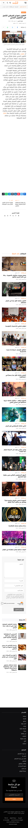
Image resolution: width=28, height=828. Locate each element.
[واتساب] (7, 27)
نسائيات (24, 744)
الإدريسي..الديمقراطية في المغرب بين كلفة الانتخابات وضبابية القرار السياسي (10, 636)
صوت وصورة (23, 739)
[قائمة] (25, 3)
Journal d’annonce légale (17, 820)
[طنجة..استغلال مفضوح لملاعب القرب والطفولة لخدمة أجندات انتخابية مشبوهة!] (22, 667)
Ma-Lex (6, 818)
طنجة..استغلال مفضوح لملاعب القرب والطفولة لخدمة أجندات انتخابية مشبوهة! (10, 667)
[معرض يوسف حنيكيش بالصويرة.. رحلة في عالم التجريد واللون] (14, 264)
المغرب (22, 53)
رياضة (24, 731)
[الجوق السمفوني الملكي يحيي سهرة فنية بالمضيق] (14, 463)
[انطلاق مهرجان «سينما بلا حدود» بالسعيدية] (14, 338)
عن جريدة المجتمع (22, 754)
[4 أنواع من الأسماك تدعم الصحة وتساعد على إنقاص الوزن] (22, 657)
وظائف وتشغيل (22, 764)
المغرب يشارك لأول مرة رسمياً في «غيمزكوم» (16, 376)
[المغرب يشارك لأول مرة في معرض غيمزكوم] (14, 289)
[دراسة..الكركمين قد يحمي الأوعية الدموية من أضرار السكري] (22, 648)
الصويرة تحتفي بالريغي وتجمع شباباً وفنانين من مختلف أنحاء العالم (15, 501)
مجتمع (24, 721)
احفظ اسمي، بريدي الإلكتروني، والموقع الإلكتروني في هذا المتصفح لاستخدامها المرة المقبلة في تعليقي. (15, 596)
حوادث (24, 726)
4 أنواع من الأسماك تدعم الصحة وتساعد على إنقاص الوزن (9, 657)
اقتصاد (24, 719)
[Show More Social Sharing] (3, 27)
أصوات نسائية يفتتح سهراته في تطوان (14, 549)
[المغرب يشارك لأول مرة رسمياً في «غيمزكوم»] (14, 364)
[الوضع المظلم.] (7, 2)
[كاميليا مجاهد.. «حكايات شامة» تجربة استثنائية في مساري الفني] (14, 389)
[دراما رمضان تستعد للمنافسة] (14, 514)
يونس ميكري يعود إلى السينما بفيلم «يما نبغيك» (15, 450)
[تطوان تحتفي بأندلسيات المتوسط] (14, 314)
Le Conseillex (6, 820)
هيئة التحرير (20, 21)
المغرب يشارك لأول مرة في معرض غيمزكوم (16, 302)
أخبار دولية (23, 724)
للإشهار (24, 761)
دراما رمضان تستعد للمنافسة (17, 526)
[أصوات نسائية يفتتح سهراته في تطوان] (14, 538)
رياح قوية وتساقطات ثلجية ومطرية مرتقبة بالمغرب (20, 204)
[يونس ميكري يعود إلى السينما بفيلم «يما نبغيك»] (14, 438)
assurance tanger (13, 824)
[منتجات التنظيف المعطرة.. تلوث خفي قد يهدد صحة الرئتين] (22, 626)
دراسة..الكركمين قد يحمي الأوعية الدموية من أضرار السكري (9, 647)
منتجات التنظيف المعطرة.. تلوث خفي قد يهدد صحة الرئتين (9, 626)
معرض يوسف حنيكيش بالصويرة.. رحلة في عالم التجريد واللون (14, 276)
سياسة (24, 716)
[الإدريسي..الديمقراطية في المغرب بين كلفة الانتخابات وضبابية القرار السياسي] (22, 636)
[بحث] (10, 3)
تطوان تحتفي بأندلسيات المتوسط (16, 326)
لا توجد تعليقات (22, 23)
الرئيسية (16, 7)
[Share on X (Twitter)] (12, 27)
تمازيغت (24, 736)
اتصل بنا (24, 756)
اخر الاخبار (24, 769)
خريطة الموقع (23, 771)
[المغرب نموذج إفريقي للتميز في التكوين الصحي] (14, 37)
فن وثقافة (11, 7)
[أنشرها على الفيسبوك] (17, 27)
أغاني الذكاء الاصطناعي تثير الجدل (16, 426)
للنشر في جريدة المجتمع (20, 759)
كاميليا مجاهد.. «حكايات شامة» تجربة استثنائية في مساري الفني (15, 401)
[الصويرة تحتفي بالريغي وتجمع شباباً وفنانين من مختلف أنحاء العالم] (14, 489)
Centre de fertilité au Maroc (13, 822)
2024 (4, 113)
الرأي (25, 741)
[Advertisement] (14, 136)
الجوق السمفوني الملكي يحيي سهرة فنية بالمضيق (14, 476)
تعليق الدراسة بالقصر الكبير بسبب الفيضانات (7, 203)
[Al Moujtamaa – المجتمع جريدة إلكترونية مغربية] (15, 2)
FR (3, 3)
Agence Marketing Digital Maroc (12, 814)
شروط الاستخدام (22, 766)
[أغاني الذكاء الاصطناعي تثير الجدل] (14, 414)
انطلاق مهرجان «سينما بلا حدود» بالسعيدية (16, 351)
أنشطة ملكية (23, 729)
